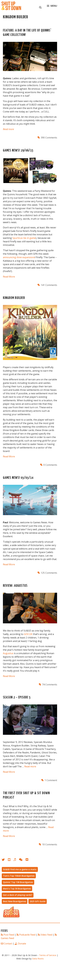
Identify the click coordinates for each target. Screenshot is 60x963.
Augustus (8, 653)
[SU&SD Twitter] (5, 860)
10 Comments (49, 844)
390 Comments (49, 137)
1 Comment (51, 780)
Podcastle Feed (27, 934)
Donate (22, 943)
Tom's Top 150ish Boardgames (19, 875)
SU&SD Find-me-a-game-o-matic (20, 869)
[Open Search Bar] (40, 5)
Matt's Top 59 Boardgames (17, 888)
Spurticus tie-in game (24, 238)
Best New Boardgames (14, 901)
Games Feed (7, 938)
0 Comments (50, 464)
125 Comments (49, 572)
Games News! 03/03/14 (18, 478)
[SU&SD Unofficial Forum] (22, 860)
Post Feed (8, 934)
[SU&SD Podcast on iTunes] (16, 860)
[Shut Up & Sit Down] (11, 6)
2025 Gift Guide (37, 901)
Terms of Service (47, 955)
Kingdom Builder (14, 298)
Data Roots (38, 958)
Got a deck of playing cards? (17, 895)
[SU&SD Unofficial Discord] (28, 860)
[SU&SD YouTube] (10, 860)
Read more (8, 129)
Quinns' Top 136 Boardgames (18, 882)
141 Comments (49, 285)
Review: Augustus (15, 585)
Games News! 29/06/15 (18, 150)
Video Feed (46, 934)
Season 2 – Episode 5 (17, 697)
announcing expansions (19, 257)
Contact (8, 943)
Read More (9, 276)
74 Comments (49, 684)
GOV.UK (28, 634)
